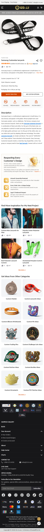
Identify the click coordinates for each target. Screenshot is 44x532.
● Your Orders (5, 435)
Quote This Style (11, 94)
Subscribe (37, 488)
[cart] (41, 8)
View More (39, 73)
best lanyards (23, 143)
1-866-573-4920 (9, 462)
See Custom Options (32, 94)
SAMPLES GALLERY (7, 422)
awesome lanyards (6, 136)
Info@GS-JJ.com (27, 462)
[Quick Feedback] (39, 523)
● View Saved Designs (8, 438)
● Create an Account (8, 441)
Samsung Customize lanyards (32, 123)
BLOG (3, 427)
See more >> (22, 270)
